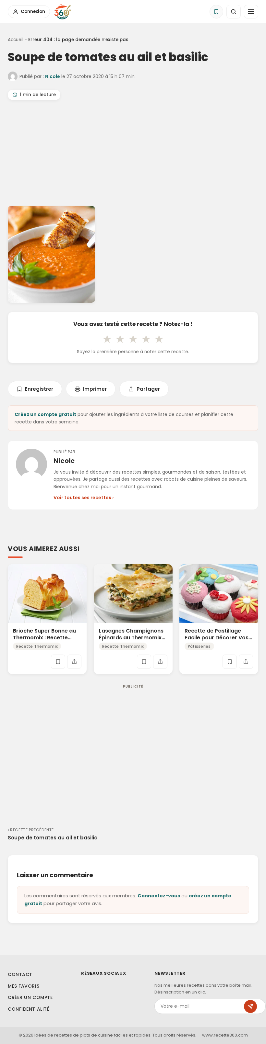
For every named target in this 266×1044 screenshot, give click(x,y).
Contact (20, 974)
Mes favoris (23, 986)
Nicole (52, 76)
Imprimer (95, 389)
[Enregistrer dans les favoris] (58, 662)
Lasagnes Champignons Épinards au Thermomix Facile (131, 637)
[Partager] (74, 662)
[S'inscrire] (250, 1006)
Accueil (15, 40)
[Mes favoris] (216, 11)
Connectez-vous (159, 895)
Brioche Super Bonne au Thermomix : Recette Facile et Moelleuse (44, 637)
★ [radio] (107, 339)
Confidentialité (28, 1009)
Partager (148, 389)
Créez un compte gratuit (45, 414)
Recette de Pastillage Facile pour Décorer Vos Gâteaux (216, 637)
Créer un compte (30, 997)
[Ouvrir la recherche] (233, 11)
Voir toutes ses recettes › (84, 497)
